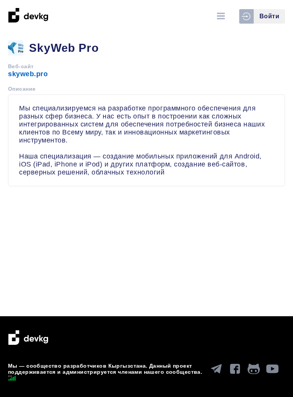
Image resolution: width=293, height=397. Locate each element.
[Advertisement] (146, 255)
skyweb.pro (28, 74)
